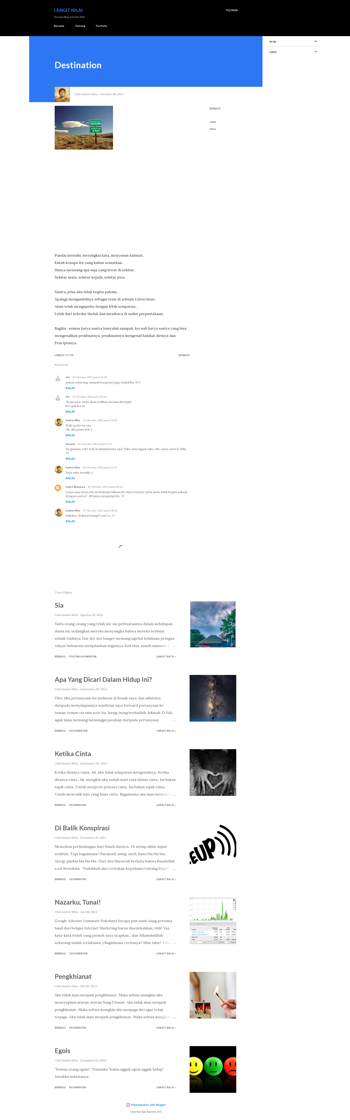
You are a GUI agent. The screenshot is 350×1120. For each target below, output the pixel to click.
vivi (68, 377)
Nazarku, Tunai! (78, 902)
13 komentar (78, 953)
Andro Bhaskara (75, 486)
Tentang (80, 25)
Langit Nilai (68, 10)
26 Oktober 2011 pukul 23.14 (100, 467)
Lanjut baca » (166, 656)
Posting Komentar (82, 656)
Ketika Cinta (73, 754)
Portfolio (101, 25)
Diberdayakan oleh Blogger (148, 1105)
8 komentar (77, 1027)
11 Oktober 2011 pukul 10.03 (100, 420)
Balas (70, 388)
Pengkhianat (73, 976)
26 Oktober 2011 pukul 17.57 (95, 443)
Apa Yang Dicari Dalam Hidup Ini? (103, 679)
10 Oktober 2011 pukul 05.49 (89, 377)
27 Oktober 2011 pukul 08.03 (100, 510)
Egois (62, 1050)
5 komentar (77, 879)
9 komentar (77, 804)
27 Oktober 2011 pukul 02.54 (105, 486)
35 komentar (78, 730)
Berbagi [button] (215, 108)
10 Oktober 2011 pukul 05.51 (89, 396)
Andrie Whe (73, 420)
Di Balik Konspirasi (82, 828)
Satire (213, 128)
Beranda (59, 25)
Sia (59, 605)
